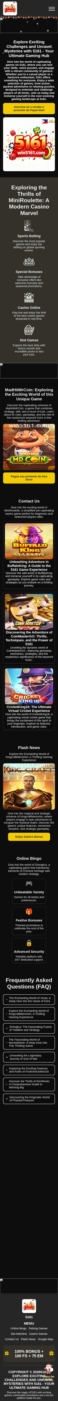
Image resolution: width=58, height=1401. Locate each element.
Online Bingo (18, 1328)
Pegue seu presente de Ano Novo (29, 478)
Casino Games (38, 1333)
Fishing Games (38, 1328)
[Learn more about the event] (29, 32)
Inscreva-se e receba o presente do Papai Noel (29, 108)
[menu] (51, 8)
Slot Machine (19, 1333)
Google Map (45, 1339)
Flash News (28, 1339)
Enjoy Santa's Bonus (29, 836)
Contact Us (12, 1339)
